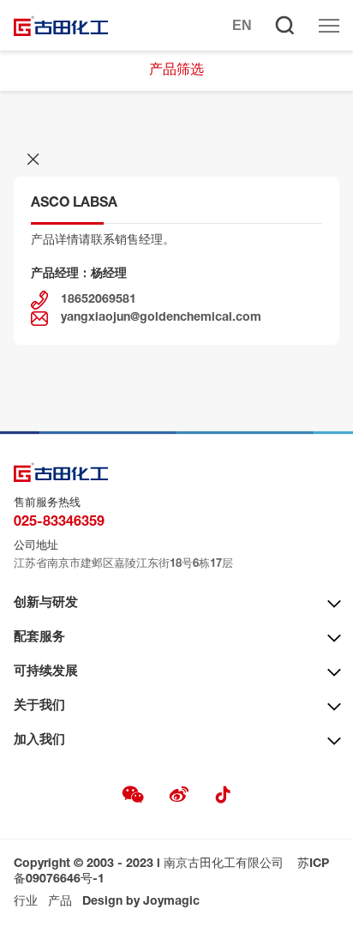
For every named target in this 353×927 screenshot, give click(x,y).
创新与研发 (46, 603)
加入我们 (39, 740)
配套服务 (39, 637)
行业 (26, 902)
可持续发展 (46, 671)
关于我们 (39, 706)
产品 (60, 902)
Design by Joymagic (141, 902)
